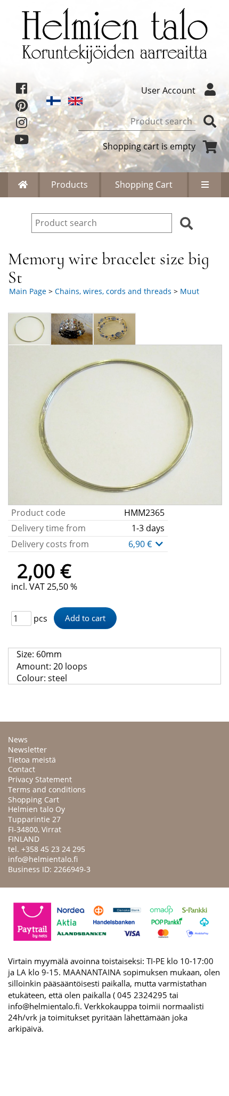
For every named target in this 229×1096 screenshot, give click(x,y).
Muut (189, 291)
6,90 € (141, 544)
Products (69, 184)
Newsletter (27, 749)
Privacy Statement (40, 779)
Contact (21, 769)
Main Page (27, 291)
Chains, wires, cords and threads (113, 291)
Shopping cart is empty (149, 146)
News (18, 739)
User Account (168, 90)
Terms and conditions (47, 789)
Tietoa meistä (32, 760)
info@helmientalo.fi (43, 859)
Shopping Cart (144, 184)
